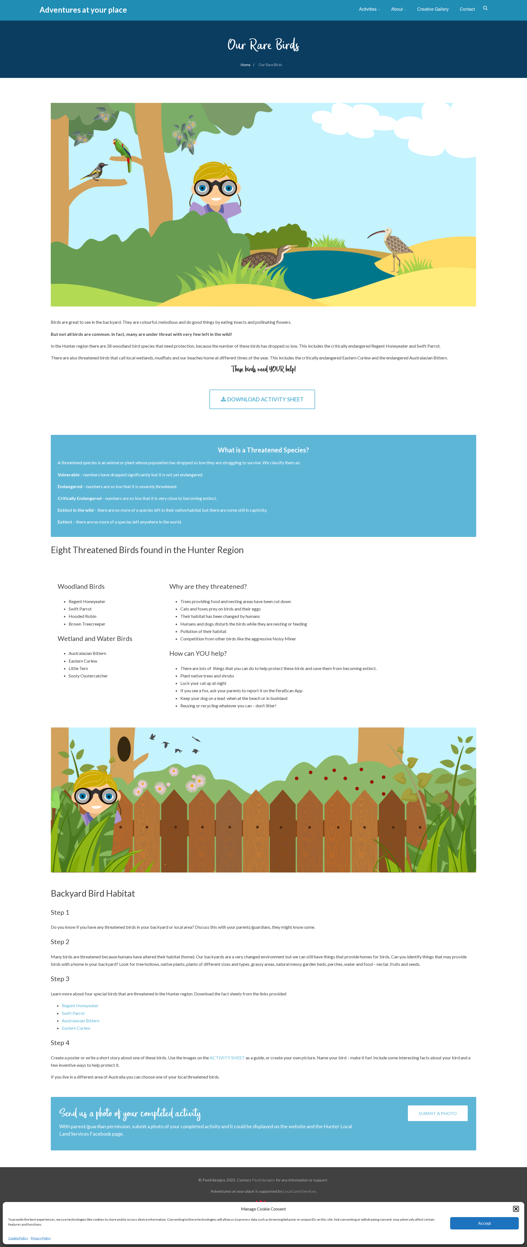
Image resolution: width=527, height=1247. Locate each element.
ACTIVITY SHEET (227, 1057)
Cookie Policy (18, 1238)
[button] (516, 1209)
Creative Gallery (433, 9)
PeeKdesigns (263, 1180)
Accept (484, 1223)
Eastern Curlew (76, 1028)
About (397, 9)
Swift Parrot (73, 1013)
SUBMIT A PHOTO (438, 1113)
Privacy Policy (41, 1238)
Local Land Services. (300, 1191)
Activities (368, 9)
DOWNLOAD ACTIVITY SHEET (265, 399)
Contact (467, 9)
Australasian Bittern (80, 1020)
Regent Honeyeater (80, 1005)
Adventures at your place (83, 9)
